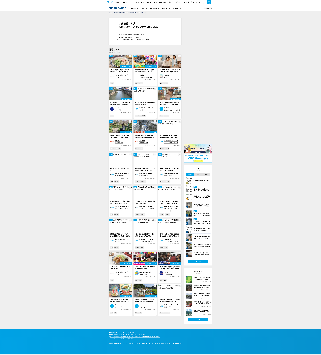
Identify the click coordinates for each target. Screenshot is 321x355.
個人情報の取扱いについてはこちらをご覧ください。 (122, 332)
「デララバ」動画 (143, 274)
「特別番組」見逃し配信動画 (145, 77)
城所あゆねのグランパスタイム (146, 208)
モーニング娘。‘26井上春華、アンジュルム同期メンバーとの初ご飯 (169, 202)
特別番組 (141, 75)
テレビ (125, 2)
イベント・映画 (140, 2)
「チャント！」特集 (118, 307)
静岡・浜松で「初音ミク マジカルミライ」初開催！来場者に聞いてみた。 (120, 235)
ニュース (148, 2)
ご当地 (167, 148)
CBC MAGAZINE (117, 8)
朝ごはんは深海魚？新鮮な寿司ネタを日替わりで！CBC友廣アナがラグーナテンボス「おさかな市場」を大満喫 (169, 106)
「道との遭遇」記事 (119, 143)
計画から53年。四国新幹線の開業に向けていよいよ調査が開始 (144, 235)
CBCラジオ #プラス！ (119, 175)
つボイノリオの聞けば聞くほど (171, 143)
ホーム (110, 12)
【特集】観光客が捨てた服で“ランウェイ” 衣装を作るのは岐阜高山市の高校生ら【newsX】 (169, 269)
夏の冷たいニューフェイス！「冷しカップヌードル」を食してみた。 (202, 197)
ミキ (141, 148)
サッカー (143, 214)
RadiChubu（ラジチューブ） (146, 108)
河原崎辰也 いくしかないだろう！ (146, 241)
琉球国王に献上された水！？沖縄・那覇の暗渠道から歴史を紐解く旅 (144, 136)
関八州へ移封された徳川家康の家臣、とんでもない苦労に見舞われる (169, 235)
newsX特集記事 (118, 110)
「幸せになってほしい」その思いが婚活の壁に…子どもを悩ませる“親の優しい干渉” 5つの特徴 (169, 72)
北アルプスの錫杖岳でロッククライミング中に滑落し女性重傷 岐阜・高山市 (202, 279)
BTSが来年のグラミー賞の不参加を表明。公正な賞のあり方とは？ (120, 202)
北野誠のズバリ (143, 110)
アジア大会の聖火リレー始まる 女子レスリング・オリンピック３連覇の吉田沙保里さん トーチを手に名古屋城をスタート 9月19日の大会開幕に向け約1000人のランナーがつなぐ (202, 306)
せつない (162, 181)
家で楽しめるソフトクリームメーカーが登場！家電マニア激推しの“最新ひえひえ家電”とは (202, 205)
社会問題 (143, 116)
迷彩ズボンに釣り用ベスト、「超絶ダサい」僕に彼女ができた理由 (169, 301)
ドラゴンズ (177, 2)
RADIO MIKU (118, 241)
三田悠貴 (118, 148)
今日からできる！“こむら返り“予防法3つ (119, 169)
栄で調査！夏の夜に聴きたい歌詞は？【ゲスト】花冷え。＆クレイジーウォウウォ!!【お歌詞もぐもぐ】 (145, 72)
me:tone (166, 75)
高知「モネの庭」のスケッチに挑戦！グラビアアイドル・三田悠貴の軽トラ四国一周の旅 (120, 137)
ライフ (165, 77)
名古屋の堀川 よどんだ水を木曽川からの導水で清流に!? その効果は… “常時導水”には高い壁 (120, 105)
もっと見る (198, 261)
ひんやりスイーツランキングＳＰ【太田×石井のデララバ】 (145, 268)
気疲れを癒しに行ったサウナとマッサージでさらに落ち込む (169, 169)
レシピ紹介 (117, 77)
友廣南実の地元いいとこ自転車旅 (172, 110)
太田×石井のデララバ (145, 272)
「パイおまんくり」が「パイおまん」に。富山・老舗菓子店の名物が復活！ (169, 136)
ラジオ (131, 2)
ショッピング (196, 2)
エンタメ (141, 83)
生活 (161, 83)
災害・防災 (143, 181)
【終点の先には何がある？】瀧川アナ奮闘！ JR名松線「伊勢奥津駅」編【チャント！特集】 (145, 302)
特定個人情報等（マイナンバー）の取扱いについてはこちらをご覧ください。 (128, 334)
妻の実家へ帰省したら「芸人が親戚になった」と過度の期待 (202, 229)
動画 (170, 2)
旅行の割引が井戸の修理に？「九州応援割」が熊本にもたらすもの (145, 169)
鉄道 (142, 247)
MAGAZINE (162, 2)
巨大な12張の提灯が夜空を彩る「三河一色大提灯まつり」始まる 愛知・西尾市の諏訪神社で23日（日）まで (202, 288)
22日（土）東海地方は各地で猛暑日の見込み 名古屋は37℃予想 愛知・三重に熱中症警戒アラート (202, 295)
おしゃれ (167, 313)
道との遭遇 (117, 140)
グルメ (112, 83)
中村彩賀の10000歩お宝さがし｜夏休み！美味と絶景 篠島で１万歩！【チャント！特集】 (202, 254)
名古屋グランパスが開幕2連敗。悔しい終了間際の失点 (145, 202)
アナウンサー (186, 2)
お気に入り (209, 8)
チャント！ (166, 108)
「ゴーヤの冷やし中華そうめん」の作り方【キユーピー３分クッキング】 (120, 71)
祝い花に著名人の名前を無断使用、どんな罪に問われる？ (145, 103)
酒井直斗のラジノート (169, 175)
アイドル (162, 214)
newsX (117, 108)
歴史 (167, 247)
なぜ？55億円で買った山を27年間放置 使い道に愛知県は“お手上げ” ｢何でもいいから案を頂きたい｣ (202, 312)
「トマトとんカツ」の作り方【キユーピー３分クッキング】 (120, 268)
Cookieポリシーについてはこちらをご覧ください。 (122, 339)
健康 (112, 181)
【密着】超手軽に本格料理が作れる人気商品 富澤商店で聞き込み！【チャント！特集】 (120, 302)
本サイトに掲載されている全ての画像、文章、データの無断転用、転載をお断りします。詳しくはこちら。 (135, 337)
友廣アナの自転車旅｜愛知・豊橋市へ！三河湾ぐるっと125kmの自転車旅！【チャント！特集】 (202, 238)
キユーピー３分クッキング (121, 75)
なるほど (137, 116)
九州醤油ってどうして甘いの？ (201, 180)
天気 (155, 2)
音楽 (112, 214)
